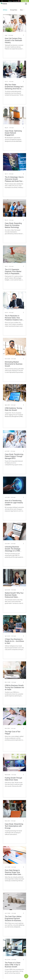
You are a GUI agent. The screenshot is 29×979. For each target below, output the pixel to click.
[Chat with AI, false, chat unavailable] (26, 976)
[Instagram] (23, 1)
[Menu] (26, 3)
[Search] (2, 1)
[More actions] (24, 35)
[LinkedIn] (22, 1)
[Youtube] (25, 1)
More (21, 10)
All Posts (5, 10)
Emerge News (13, 10)
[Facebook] (27, 1)
